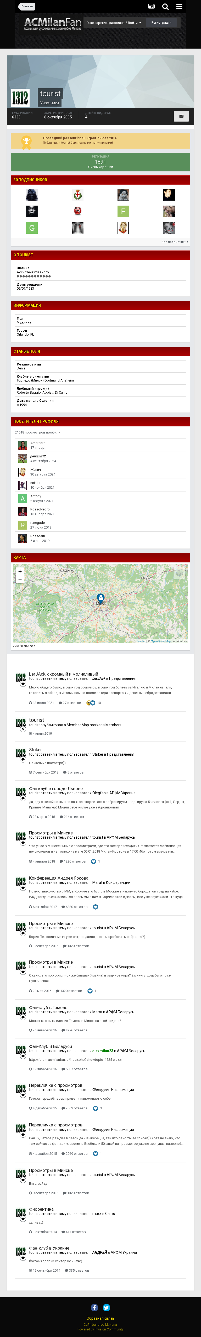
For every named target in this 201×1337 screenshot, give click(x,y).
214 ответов (73, 817)
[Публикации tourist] (181, 116)
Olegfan (99, 793)
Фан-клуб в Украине (49, 1248)
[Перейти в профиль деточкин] (32, 211)
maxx (97, 1213)
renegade (37, 523)
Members (113, 725)
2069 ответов (76, 1108)
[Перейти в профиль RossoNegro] (22, 511)
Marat (97, 882)
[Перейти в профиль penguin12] (22, 458)
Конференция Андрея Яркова (58, 878)
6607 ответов (76, 1069)
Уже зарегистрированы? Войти (113, 23)
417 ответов (75, 1232)
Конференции (118, 882)
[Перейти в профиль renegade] (22, 525)
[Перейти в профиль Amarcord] (22, 445)
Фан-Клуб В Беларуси (50, 1046)
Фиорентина (41, 1209)
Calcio (110, 1213)
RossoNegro (40, 509)
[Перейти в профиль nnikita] (22, 485)
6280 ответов (76, 907)
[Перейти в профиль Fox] (123, 211)
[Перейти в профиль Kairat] (77, 211)
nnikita (35, 483)
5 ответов (75, 772)
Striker (35, 749)
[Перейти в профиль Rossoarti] (22, 538)
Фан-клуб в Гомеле (48, 1007)
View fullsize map (24, 646)
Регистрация (161, 22)
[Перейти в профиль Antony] (22, 498)
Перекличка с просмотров (55, 1085)
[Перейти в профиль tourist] (21, 677)
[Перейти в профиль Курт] (169, 211)
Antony (35, 496)
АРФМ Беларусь (121, 837)
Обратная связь (100, 1318)
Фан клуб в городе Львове (56, 788)
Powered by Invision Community (100, 1329)
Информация (122, 1090)
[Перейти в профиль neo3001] (123, 195)
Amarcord (38, 443)
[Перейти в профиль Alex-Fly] (77, 195)
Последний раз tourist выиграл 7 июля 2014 (79, 138)
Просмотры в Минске (51, 832)
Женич (35, 470)
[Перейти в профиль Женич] (123, 228)
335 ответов (78, 1270)
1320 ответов (74, 861)
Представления (122, 678)
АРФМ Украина (122, 793)
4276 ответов (76, 1030)
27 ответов (71, 703)
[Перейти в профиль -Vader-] (32, 195)
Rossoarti (37, 536)
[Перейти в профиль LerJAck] (169, 228)
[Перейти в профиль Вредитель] (77, 228)
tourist (34, 678)
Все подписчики (174, 242)
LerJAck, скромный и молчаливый (63, 674)
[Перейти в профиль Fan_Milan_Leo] (169, 195)
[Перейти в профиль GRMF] (32, 228)
